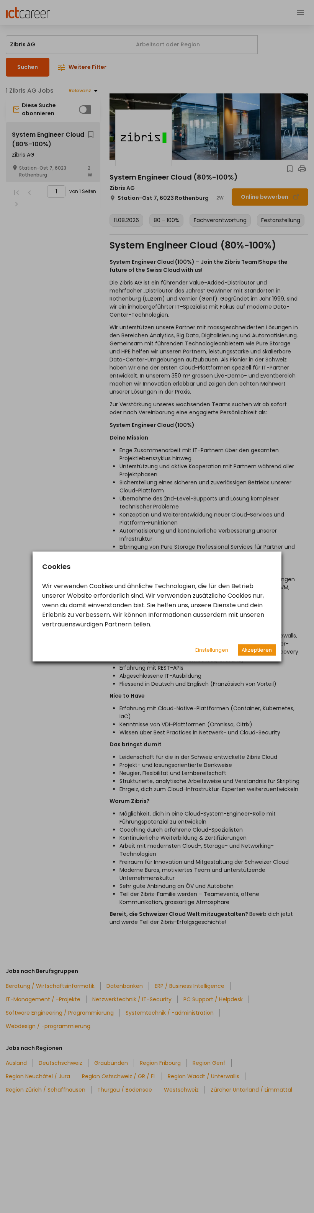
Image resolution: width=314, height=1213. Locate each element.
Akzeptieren (257, 650)
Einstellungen (211, 650)
